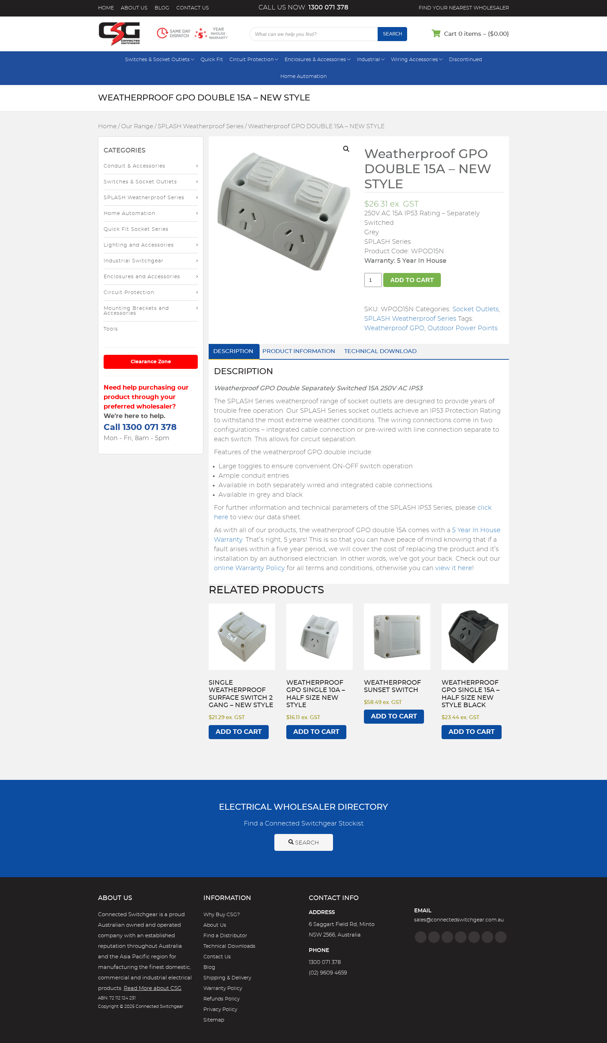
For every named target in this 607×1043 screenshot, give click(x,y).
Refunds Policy (221, 999)
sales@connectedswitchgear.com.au (459, 920)
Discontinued (465, 59)
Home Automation (303, 76)
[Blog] (501, 937)
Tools (111, 329)
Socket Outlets (475, 309)
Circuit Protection (251, 59)
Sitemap (213, 1020)
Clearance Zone (151, 361)
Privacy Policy (220, 1009)
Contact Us (192, 8)
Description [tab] (233, 351)
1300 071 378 (325, 962)
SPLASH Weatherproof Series (200, 126)
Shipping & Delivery (227, 978)
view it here (453, 568)
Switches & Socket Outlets (157, 59)
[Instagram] (434, 937)
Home (106, 8)
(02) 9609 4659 (328, 973)
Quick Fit (212, 59)
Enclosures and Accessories (142, 276)
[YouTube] (487, 937)
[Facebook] (420, 937)
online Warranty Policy (249, 568)
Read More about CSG (153, 988)
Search (392, 34)
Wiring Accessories (414, 59)
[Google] (474, 937)
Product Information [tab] (298, 351)
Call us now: (303, 8)
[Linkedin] (460, 937)
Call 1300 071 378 (140, 427)
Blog (162, 8)
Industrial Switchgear (134, 261)
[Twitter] (447, 937)
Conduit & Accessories (134, 166)
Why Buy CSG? (221, 914)
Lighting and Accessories (139, 245)
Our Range (137, 126)
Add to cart (412, 279)
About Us (134, 8)
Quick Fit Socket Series (136, 229)
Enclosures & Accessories (315, 59)
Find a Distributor (225, 935)
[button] (346, 149)
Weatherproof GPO (394, 328)
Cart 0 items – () (476, 34)
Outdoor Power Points (462, 328)
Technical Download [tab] (380, 351)
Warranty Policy (222, 988)
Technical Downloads (229, 946)
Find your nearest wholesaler (464, 8)
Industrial (368, 59)
